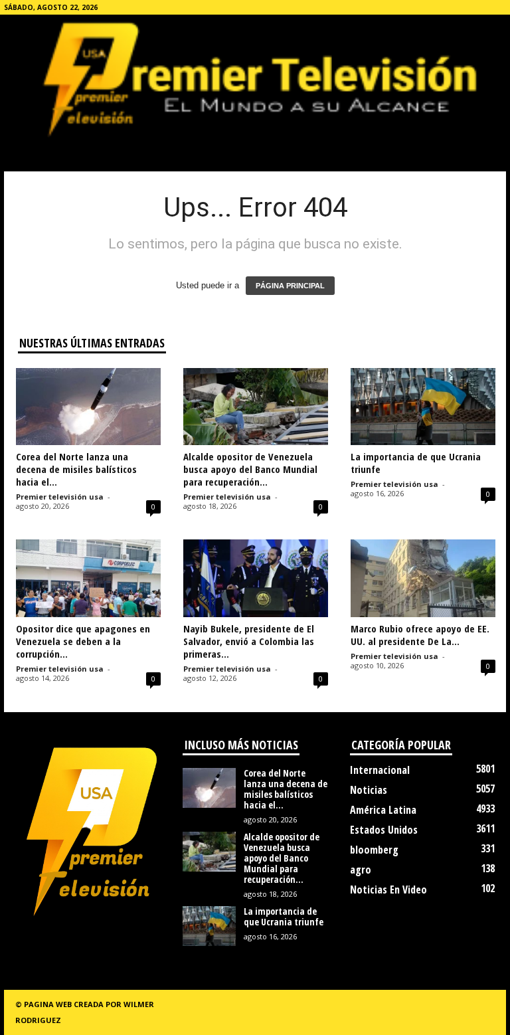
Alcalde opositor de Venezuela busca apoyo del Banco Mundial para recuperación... (250, 469)
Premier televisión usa (60, 497)
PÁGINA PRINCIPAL (290, 286)
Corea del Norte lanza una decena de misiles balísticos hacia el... (76, 469)
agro (360, 869)
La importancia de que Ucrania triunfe (416, 463)
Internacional (380, 770)
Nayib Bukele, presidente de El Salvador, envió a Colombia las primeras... (248, 641)
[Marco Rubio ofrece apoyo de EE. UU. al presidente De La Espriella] (423, 577)
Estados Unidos (384, 829)
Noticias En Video (388, 889)
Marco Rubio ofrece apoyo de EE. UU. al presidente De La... (420, 635)
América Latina (383, 809)
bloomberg (374, 849)
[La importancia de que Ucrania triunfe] (423, 406)
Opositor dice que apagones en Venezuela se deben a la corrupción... (83, 641)
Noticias (368, 790)
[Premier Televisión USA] (255, 78)
